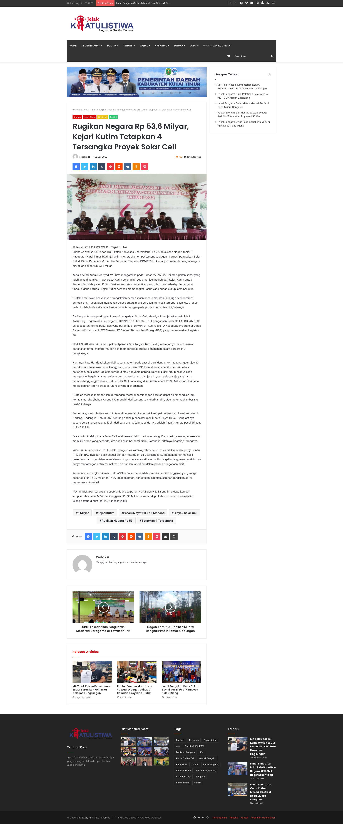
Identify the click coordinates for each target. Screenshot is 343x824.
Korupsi (77, 117)
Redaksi (83, 156)
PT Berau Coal (183, 776)
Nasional (161, 45)
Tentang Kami (219, 817)
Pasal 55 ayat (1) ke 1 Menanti (144, 513)
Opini (193, 45)
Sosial (144, 45)
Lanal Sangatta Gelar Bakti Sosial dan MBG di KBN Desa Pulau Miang (180, 689)
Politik (111, 45)
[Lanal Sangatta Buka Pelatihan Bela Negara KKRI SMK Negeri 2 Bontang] (144, 741)
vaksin (197, 782)
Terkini (128, 45)
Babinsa (180, 740)
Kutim (195, 764)
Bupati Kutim (210, 740)
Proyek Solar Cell (185, 513)
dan (178, 746)
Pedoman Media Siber (263, 817)
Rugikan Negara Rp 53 (117, 520)
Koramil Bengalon (207, 758)
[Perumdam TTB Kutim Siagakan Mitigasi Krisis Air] (161, 761)
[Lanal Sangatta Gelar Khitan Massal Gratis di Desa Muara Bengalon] (161, 741)
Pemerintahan (91, 45)
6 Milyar (83, 513)
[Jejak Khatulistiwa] (102, 23)
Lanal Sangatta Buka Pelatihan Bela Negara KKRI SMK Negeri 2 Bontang (263, 769)
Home (73, 45)
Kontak (244, 817)
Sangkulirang (182, 782)
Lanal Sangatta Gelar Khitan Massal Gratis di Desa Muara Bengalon (153, 3)
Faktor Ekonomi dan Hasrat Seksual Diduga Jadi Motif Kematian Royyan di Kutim (135, 689)
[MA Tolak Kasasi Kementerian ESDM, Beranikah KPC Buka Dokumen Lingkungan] (92, 672)
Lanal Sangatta (210, 764)
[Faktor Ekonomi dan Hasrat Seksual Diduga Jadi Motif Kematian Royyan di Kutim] (136, 672)
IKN (201, 752)
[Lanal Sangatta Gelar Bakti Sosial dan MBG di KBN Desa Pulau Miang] (181, 672)
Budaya (178, 45)
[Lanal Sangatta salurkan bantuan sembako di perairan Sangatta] (161, 751)
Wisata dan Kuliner (215, 45)
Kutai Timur (90, 109)
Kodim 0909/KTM (185, 758)
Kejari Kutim (106, 513)
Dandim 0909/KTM (194, 746)
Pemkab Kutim (183, 770)
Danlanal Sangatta (185, 752)
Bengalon (194, 740)
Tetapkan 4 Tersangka (157, 520)
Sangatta (200, 776)
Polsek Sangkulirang (206, 770)
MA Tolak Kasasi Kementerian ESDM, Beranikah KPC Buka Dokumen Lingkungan (92, 689)
